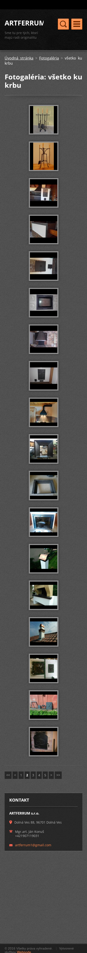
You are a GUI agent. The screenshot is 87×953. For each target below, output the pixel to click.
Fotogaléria (49, 58)
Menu (76, 24)
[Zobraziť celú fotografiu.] (43, 120)
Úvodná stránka (19, 58)
